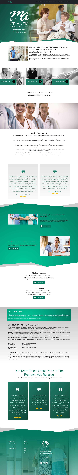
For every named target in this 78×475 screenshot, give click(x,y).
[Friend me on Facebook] (41, 463)
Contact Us (67, 1)
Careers (50, 1)
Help (25, 450)
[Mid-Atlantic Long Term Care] (10, 1)
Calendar (62, 1)
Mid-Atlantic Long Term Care (26, 468)
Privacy (25, 452)
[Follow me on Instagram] (44, 463)
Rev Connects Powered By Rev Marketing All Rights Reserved (45, 468)
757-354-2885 (45, 457)
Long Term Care (12, 446)
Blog (59, 1)
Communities (45, 1)
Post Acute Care (12, 443)
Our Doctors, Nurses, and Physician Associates (52, 216)
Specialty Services (12, 448)
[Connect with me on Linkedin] (47, 463)
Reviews (26, 445)
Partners (26, 443)
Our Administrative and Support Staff (21, 242)
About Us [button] (54, 1)
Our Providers (39, 1)
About (25, 441)
